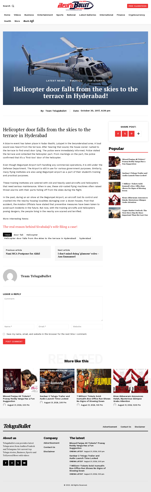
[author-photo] (5, 405)
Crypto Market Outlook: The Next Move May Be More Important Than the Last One (135, 212)
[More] (138, 134)
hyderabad (85, 238)
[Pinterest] (131, 134)
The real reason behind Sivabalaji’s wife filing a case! (40, 226)
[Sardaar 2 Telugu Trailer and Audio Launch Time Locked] (114, 174)
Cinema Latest (76, 451)
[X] (125, 134)
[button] (9, 6)
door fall (18, 235)
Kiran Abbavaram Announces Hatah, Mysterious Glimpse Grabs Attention (135, 200)
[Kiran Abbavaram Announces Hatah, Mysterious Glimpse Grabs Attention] (114, 200)
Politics (76, 81)
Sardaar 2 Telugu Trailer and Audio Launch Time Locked (134, 174)
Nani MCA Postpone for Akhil (23, 253)
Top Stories (96, 81)
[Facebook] (118, 134)
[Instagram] (11, 463)
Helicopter (32, 235)
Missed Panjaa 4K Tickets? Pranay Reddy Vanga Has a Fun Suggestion (133, 161)
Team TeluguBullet (56, 111)
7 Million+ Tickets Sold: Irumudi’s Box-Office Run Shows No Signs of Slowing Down (134, 187)
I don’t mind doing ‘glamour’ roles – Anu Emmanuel (78, 255)
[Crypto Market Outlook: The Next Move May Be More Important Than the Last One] (114, 212)
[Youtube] (24, 463)
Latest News (55, 81)
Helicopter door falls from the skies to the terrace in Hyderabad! (40, 238)
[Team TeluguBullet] (10, 276)
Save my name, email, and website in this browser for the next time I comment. (47, 334)
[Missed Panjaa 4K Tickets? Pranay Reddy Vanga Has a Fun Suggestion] (114, 161)
